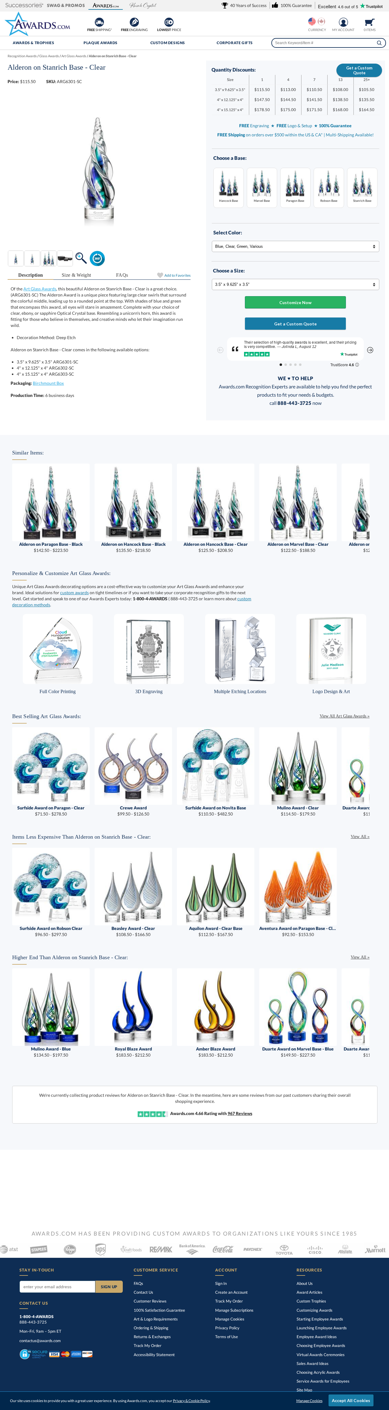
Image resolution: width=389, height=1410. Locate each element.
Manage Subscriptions (234, 1310)
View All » (360, 836)
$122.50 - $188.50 (298, 547)
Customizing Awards (314, 1310)
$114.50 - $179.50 (298, 810)
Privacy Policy (227, 1327)
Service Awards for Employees (323, 1381)
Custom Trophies (311, 1301)
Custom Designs (167, 42)
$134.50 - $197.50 (51, 1052)
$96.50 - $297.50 (51, 931)
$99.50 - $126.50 (133, 810)
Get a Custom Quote (359, 70)
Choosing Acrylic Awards (318, 1372)
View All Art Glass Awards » (345, 716)
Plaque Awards (101, 42)
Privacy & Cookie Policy (191, 1400)
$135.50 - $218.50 (133, 547)
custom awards (74, 592)
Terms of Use (226, 1336)
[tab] (30, 275)
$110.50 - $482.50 (215, 810)
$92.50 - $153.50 (298, 931)
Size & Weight (76, 275)
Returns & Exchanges (152, 1336)
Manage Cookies (229, 1319)
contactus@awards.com (40, 1340)
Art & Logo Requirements (156, 1319)
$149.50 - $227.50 (298, 1052)
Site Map (304, 1389)
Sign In (221, 1283)
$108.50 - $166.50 (133, 931)
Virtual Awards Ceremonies (321, 1354)
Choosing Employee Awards (321, 1345)
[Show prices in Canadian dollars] (321, 21)
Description (30, 275)
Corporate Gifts (235, 42)
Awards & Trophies (33, 42)
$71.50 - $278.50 (50, 810)
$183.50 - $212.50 (133, 1052)
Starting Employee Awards (320, 1319)
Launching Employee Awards (322, 1327)
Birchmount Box (48, 383)
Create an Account (231, 1292)
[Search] (379, 43)
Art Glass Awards (39, 288)
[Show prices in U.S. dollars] (312, 21)
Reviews (240, 1113)
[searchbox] (328, 43)
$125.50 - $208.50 (216, 547)
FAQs (122, 275)
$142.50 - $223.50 (51, 547)
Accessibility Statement (154, 1354)
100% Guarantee (159, 1310)
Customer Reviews (150, 1301)
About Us (305, 1283)
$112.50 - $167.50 (216, 931)
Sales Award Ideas (313, 1363)
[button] (24, 6)
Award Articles (309, 1292)
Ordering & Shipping (151, 1327)
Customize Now (295, 302)
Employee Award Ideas (317, 1336)
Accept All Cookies (351, 1400)
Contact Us (143, 1292)
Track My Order (147, 1345)
